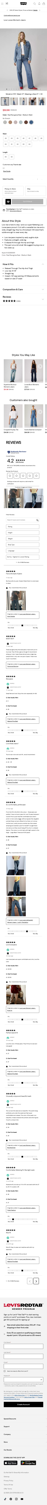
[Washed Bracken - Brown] (26, 121)
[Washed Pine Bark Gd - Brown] (10, 121)
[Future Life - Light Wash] (20, 121)
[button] (6, 171)
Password (7, 1375)
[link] (6, 1477)
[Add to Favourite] (8, 201)
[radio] (5, 138)
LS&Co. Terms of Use (19, 1395)
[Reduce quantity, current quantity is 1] (33, 179)
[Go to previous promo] (7, 10)
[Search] (34, 3)
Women (11, 15)
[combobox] (24, 557)
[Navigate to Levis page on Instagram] (16, 1499)
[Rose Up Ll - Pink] (15, 121)
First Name (7, 1342)
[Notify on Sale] (39, 3)
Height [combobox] (10, 533)
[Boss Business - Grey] (5, 121)
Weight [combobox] (10, 539)
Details (35, 10)
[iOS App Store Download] (10, 1463)
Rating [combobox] (10, 527)
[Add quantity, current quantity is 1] (42, 179)
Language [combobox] (11, 551)
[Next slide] (40, 366)
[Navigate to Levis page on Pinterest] (10, 1499)
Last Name (7, 1352)
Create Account (23, 1404)
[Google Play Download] (28, 1463)
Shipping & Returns (15, 211)
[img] (41, 1380)
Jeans (15, 15)
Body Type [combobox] (11, 545)
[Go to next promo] (40, 10)
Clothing (6, 15)
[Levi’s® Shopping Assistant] (7, 3)
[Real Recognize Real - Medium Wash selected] (31, 121)
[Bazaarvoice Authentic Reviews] (17, 452)
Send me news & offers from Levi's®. (17, 1371)
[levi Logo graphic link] (23, 3)
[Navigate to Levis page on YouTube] (22, 1499)
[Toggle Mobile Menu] (2, 3)
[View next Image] (45, 59)
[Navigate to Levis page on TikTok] (5, 1499)
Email (6, 1362)
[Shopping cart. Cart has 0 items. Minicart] (44, 3)
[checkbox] (5, 1371)
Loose (18, 15)
